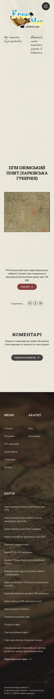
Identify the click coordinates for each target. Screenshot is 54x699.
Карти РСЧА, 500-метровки (18, 552)
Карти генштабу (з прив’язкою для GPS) (24, 536)
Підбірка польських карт (17, 616)
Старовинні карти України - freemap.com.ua (24, 690)
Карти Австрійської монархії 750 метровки (26, 593)
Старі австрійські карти (16, 632)
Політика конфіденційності (16, 687)
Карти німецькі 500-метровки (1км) (22, 601)
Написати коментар (25, 357)
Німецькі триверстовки (16, 544)
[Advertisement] (27, 90)
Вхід (30, 428)
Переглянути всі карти (15, 659)
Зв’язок (8, 467)
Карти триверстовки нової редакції (22, 529)
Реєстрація (34, 436)
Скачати (25, 286)
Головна (8, 428)
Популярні (9, 436)
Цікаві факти (10, 451)
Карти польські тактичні (16, 609)
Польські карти (12, 624)
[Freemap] (27, 18)
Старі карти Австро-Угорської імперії (23, 640)
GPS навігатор (11, 444)
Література (9, 459)
